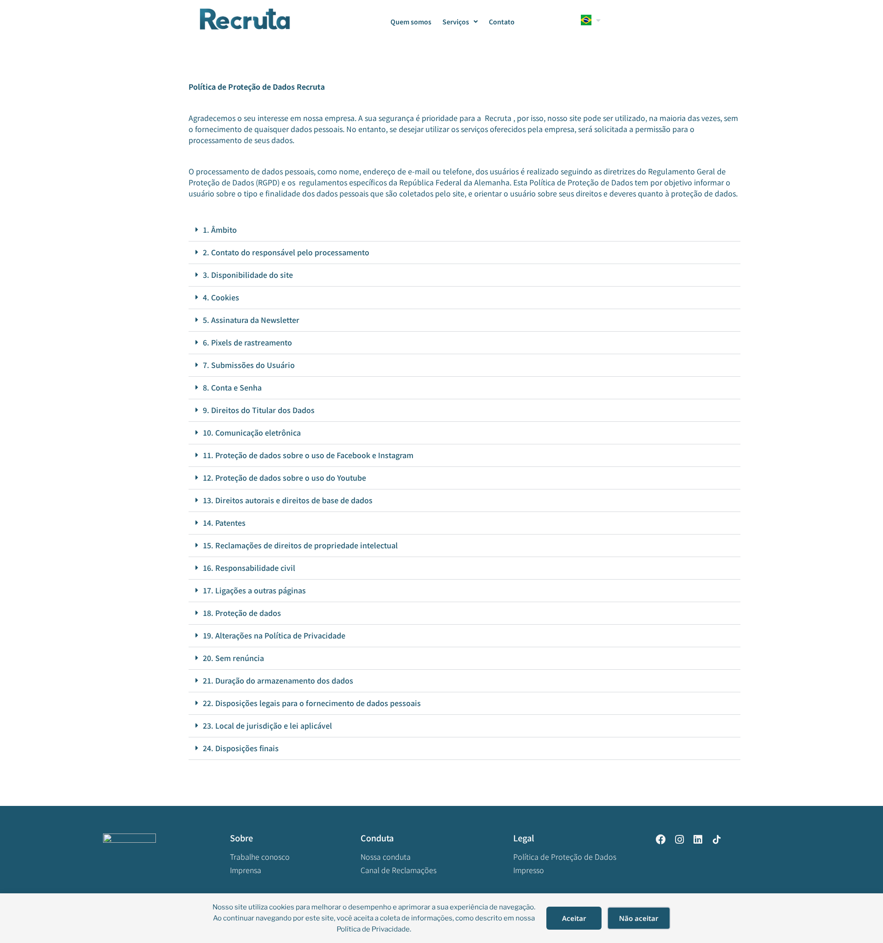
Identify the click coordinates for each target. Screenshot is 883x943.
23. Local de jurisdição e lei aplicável (267, 725)
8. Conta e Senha (232, 387)
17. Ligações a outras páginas (254, 590)
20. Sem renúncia (233, 657)
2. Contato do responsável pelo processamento (286, 252)
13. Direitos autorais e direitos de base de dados (288, 500)
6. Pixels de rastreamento (247, 342)
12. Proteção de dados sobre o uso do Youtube (284, 477)
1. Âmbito (220, 229)
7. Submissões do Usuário (249, 364)
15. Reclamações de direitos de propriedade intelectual (300, 545)
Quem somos (410, 21)
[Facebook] (661, 839)
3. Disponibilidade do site (248, 274)
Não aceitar (639, 918)
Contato (502, 21)
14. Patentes (224, 522)
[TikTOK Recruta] (716, 839)
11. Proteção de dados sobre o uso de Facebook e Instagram (308, 454)
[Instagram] (679, 839)
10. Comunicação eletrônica (252, 432)
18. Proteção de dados (242, 612)
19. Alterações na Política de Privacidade (274, 635)
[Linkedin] (698, 839)
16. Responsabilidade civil (249, 567)
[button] (464, 230)
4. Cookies (221, 297)
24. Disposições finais (241, 747)
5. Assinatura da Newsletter (251, 319)
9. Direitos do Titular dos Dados (259, 409)
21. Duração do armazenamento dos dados (278, 680)
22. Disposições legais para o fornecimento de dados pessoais (312, 702)
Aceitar (574, 918)
